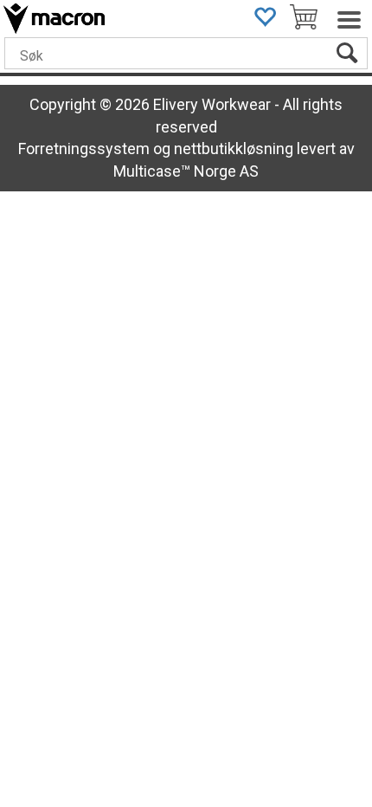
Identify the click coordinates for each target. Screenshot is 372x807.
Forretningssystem (84, 148)
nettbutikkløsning (233, 148)
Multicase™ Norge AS (186, 171)
